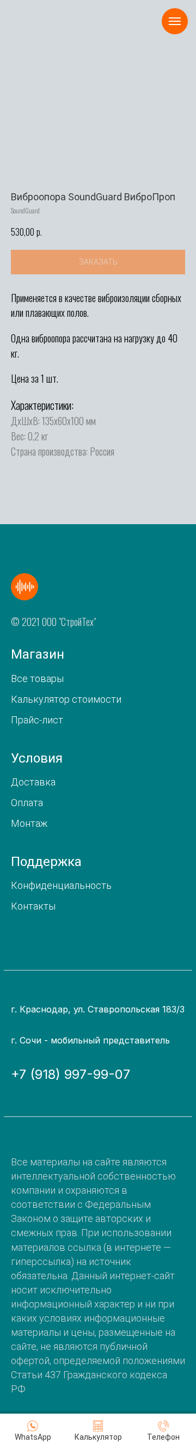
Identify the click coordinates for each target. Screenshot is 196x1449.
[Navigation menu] (175, 21)
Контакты (33, 906)
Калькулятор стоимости (66, 699)
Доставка (33, 782)
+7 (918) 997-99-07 (70, 1074)
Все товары (37, 678)
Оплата (27, 802)
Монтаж (29, 823)
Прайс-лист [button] (37, 720)
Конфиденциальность (61, 885)
